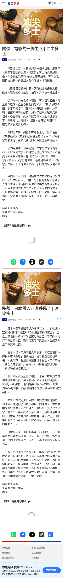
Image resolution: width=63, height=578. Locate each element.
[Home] (13, 3)
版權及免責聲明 (38, 548)
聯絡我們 (6, 548)
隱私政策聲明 (8, 558)
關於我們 (6, 553)
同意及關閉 (51, 570)
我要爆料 (35, 558)
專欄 (4, 60)
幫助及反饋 (36, 553)
